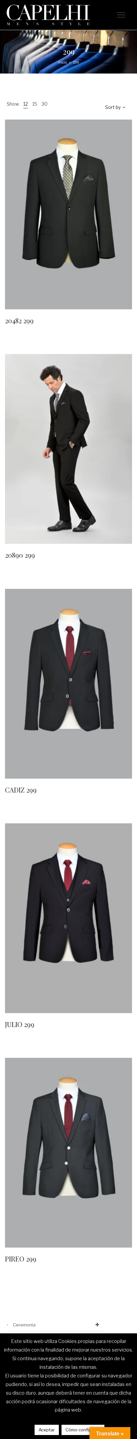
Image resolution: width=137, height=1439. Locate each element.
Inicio (62, 62)
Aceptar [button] (47, 1429)
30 (45, 104)
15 (34, 104)
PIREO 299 (20, 1258)
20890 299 (20, 554)
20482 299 (19, 320)
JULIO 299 (19, 1024)
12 (25, 104)
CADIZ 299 (21, 789)
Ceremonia (24, 1324)
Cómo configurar (83, 1429)
